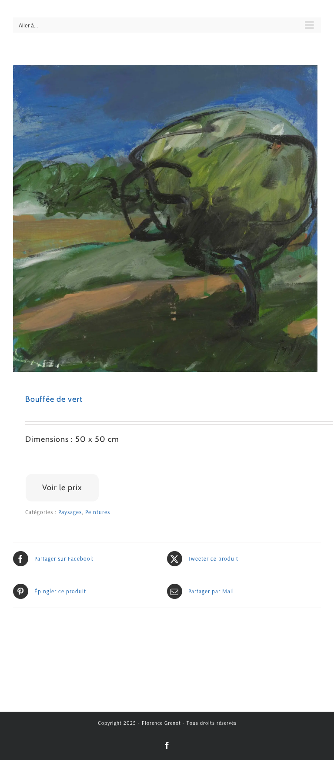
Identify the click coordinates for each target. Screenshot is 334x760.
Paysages (70, 511)
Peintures (97, 511)
